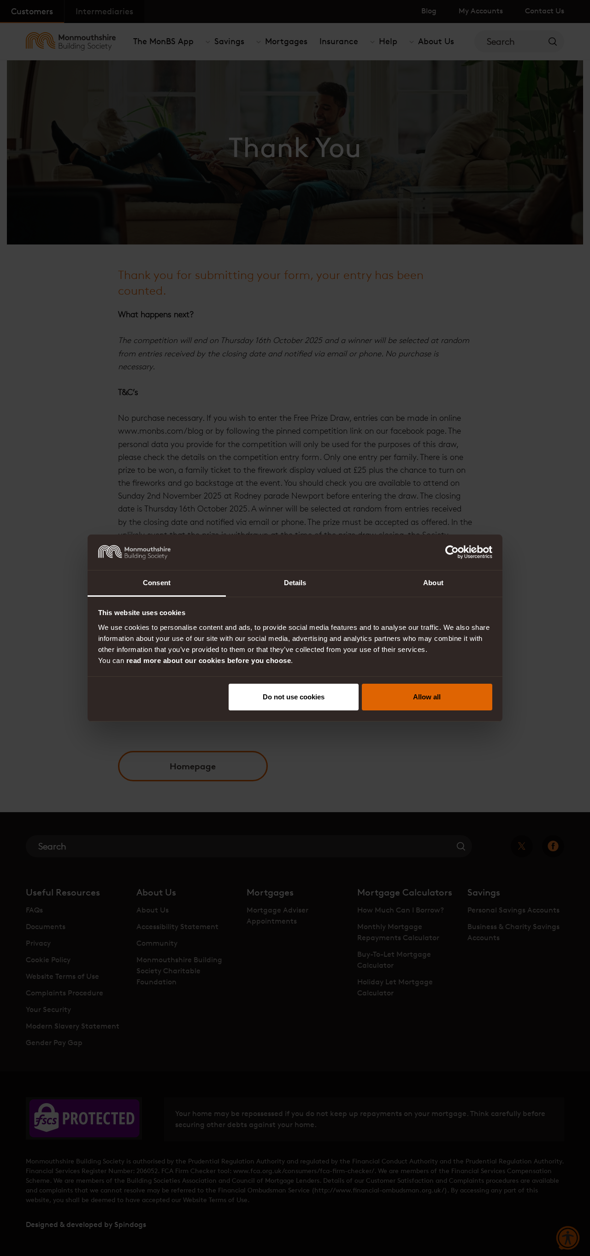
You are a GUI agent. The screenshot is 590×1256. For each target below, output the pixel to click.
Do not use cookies (293, 697)
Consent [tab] (157, 583)
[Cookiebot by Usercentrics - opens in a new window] (452, 552)
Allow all (427, 697)
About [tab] (433, 583)
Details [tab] (295, 583)
